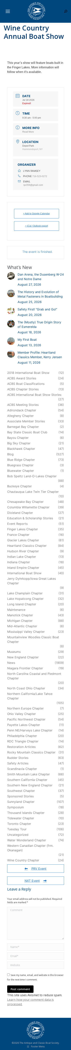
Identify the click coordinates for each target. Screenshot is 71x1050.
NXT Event (32, 881)
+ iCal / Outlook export (36, 226)
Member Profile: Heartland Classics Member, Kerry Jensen (40, 355)
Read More (28, 131)
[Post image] (11, 276)
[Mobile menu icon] (8, 11)
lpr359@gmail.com (33, 185)
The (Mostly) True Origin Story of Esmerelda (39, 324)
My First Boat (27, 339)
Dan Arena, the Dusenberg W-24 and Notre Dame (41, 277)
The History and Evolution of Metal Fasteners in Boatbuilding (40, 294)
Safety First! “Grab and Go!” (37, 309)
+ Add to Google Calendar (36, 213)
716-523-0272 (39, 176)
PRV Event (38, 868)
